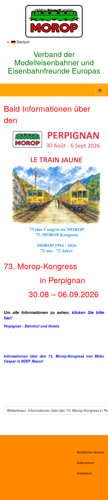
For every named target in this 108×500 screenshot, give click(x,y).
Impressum (84, 473)
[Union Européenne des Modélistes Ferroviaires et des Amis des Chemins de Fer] (54, 21)
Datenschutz (85, 462)
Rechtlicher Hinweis (90, 452)
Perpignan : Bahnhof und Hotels (31, 325)
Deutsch (23, 41)
